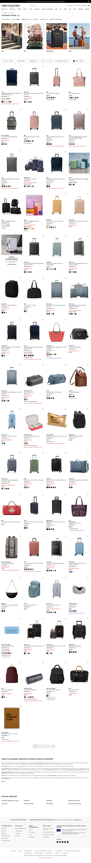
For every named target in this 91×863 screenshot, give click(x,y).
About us (31, 829)
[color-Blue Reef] (71, 611)
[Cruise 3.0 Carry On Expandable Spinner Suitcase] (11, 464)
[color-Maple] (51, 97)
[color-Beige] (55, 97)
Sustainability (31, 837)
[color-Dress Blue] (6, 144)
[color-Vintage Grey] (55, 487)
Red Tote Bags (49, 803)
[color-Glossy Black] (10, 101)
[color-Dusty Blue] (27, 311)
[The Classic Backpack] (11, 674)
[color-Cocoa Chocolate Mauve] (55, 570)
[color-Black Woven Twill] (2, 611)
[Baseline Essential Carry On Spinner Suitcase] (56, 506)
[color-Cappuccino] (71, 396)
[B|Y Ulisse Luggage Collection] (34, 205)
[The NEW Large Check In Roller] (34, 121)
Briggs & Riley (71, 769)
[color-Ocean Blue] (27, 228)
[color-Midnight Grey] (69, 611)
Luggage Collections (26, 19)
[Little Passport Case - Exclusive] (11, 718)
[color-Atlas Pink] (47, 97)
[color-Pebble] (49, 227)
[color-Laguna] (53, 227)
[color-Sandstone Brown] (4, 653)
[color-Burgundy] (2, 697)
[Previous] (3, 77)
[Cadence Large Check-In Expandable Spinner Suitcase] (11, 331)
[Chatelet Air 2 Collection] (34, 163)
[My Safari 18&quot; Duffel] (79, 674)
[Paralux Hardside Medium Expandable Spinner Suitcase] (34, 248)
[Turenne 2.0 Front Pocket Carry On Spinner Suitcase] (79, 547)
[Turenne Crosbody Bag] (79, 331)
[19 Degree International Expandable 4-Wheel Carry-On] (34, 331)
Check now (76, 833)
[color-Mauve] (49, 612)
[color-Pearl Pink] (29, 228)
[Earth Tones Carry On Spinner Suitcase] (34, 464)
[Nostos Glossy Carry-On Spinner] (56, 205)
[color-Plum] (53, 529)
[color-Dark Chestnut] (69, 396)
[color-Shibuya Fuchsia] (6, 653)
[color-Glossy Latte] (4, 488)
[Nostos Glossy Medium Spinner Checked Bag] (56, 248)
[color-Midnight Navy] (30, 102)
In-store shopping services (48, 832)
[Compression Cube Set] (34, 589)
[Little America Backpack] (11, 547)
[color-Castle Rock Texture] (51, 144)
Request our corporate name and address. (58, 855)
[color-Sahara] (55, 227)
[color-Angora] (27, 186)
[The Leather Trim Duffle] (34, 289)
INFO (64, 1)
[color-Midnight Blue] (49, 570)
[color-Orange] (32, 228)
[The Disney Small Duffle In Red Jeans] (11, 506)
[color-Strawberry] (47, 354)
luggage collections (50, 769)
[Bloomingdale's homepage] (2, 12)
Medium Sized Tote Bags (74, 803)
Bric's (68, 769)
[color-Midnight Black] (47, 570)
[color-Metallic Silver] (51, 314)
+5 (57, 354)
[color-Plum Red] (8, 653)
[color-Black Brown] (25, 653)
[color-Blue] (29, 697)
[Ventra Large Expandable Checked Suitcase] (11, 163)
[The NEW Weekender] (79, 77)
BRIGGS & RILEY (50, 51)
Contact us (3, 830)
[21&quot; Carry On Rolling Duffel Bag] (11, 121)
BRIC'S (70, 51)
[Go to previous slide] (2, 1)
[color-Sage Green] (71, 184)
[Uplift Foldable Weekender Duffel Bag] (79, 464)
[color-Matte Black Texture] (49, 186)
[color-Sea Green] (69, 184)
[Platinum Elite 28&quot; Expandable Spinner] (56, 464)
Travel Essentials (44, 19)
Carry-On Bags (5, 19)
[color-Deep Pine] (32, 355)
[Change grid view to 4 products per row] (74, 61)
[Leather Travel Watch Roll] (34, 674)
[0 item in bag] (89, 5)
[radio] (2, 102)
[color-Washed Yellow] (6, 101)
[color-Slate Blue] (47, 314)
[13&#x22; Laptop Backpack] (79, 376)
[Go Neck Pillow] (79, 589)
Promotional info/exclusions (67, 833)
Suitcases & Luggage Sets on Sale (10, 800)
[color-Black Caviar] (47, 696)
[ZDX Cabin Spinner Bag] (79, 630)
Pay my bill (17, 835)
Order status (17, 833)
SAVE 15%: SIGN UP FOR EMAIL (19, 819)
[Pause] (89, 1)
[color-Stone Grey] (27, 102)
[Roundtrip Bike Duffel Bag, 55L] (56, 376)
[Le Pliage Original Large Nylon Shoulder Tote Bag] (56, 331)
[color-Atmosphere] (29, 487)
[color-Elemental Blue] (69, 487)
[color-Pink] (27, 697)
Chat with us (3, 828)
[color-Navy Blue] (25, 186)
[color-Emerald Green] (51, 570)
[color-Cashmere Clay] (10, 653)
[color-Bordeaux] (51, 487)
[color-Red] (25, 443)
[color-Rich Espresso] (53, 487)
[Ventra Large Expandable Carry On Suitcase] (56, 121)
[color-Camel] (4, 697)
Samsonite (82, 769)
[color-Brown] (30, 697)
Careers (30, 834)
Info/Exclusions (77, 819)
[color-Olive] (29, 102)
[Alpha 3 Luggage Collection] (11, 205)
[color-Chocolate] (32, 186)
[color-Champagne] (27, 653)
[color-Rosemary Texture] (10, 186)
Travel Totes (4, 803)
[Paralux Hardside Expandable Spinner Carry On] (34, 77)
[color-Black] (25, 102)
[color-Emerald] (73, 184)
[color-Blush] (69, 144)
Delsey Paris (77, 769)
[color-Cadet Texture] (47, 144)
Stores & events (46, 837)
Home (5, 12)
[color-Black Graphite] (73, 144)
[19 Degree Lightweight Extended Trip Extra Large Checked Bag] (79, 121)
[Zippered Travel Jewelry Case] (34, 420)
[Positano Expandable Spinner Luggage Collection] (79, 163)
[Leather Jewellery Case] (11, 630)
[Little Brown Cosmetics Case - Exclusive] (56, 420)
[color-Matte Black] (30, 355)
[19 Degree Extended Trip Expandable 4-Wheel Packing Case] (11, 77)
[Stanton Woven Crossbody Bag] (11, 589)
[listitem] (45, 1)
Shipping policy (4, 838)
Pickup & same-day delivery (48, 834)
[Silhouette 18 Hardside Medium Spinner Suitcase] (11, 376)
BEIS (25, 51)
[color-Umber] (27, 487)
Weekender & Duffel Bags (55, 19)
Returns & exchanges (5, 835)
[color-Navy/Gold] (55, 354)
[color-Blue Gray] (2, 443)
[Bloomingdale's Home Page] (10, 5)
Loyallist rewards (18, 830)
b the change (31, 832)
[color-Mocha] (49, 354)
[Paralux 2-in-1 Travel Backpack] (11, 289)
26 (53, 746)
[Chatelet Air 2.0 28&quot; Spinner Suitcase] (79, 205)
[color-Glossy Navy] (2, 101)
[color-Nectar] (47, 227)
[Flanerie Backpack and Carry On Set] (56, 630)
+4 (34, 186)
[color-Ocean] (73, 652)
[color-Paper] (53, 354)
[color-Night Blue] (4, 443)
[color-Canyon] (71, 652)
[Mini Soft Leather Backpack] (56, 674)
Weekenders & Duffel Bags (6, 772)
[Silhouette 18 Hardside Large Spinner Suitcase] (56, 289)
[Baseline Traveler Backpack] (79, 420)
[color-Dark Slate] (25, 528)
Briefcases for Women (74, 800)
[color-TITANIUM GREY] (71, 144)
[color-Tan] (27, 399)
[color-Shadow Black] (47, 487)
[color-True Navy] (49, 487)
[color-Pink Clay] (8, 101)
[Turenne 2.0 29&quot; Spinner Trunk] (11, 420)
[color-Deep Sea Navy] (8, 488)
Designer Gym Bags (29, 803)
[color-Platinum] (47, 612)
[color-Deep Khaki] (53, 398)
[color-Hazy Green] (51, 398)
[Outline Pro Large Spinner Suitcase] (56, 547)
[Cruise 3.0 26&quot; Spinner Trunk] (56, 589)
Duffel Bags (27, 800)
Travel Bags (35, 19)
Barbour (54, 775)
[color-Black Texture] (49, 144)
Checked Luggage (15, 19)
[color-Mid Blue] (47, 398)
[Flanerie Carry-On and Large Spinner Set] (34, 630)
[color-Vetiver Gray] (27, 528)
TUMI (2, 51)
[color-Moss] (25, 487)
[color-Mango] (30, 228)
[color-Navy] (29, 186)
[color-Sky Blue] (2, 653)
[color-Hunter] (75, 652)
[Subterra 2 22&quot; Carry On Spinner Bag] (34, 506)
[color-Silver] (4, 355)
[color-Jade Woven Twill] (4, 611)
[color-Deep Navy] (49, 314)
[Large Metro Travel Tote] (79, 506)
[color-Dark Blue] (75, 611)
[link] (11, 97)
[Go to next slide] (87, 1)
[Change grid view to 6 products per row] (76, 61)
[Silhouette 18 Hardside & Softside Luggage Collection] (79, 289)
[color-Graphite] (2, 488)
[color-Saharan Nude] (49, 696)
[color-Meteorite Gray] (4, 144)
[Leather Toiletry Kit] (34, 376)
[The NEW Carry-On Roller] (56, 77)
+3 (34, 228)
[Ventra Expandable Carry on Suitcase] (34, 547)
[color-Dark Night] (73, 611)
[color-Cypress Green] (2, 144)
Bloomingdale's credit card (20, 828)
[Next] (88, 36)
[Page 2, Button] (56, 746)
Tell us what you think (5, 840)
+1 (34, 697)
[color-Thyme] (4, 101)
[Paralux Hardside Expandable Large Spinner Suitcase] (79, 248)
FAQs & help (3, 833)
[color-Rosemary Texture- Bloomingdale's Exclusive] (32, 569)
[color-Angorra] (30, 186)
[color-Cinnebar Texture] (6, 186)
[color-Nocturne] (51, 227)
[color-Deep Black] (2, 355)
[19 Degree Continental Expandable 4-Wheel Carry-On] (56, 163)
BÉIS (50, 775)
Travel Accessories (5, 777)
